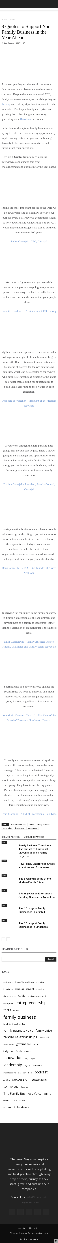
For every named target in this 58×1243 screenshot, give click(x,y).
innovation (7, 828)
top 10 (47, 1093)
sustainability (39, 1079)
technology (10, 1086)
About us (22, 1228)
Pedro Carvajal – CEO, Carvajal (29, 241)
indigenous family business (17, 1051)
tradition (7, 1101)
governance (23, 1044)
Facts (4, 842)
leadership (19, 828)
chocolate (40, 989)
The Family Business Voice (22, 1093)
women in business (16, 1107)
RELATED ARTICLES (11, 837)
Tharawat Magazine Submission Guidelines (29, 1233)
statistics (6, 1080)
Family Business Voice (18, 1030)
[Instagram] (20, 1212)
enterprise (8, 1003)
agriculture (8, 982)
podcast (41, 1072)
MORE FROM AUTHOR (34, 837)
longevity (37, 1065)
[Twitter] (37, 1212)
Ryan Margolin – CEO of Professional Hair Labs (29, 813)
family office (44, 1030)
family (16, 1010)
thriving (6, 104)
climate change (9, 996)
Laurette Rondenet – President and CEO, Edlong (29, 311)
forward (44, 1037)
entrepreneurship (18, 824)
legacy (27, 1065)
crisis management (37, 996)
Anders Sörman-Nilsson (24, 982)
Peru (30, 1073)
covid (22, 995)
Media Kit (33, 1228)
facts (32, 824)
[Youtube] (46, 1212)
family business (43, 824)
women (22, 1101)
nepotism (22, 1073)
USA (15, 1100)
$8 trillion (25, 119)
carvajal (30, 988)
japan (33, 1058)
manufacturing (9, 1073)
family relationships (20, 1037)
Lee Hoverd (9, 43)
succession (32, 828)
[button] (53, 4)
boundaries (8, 989)
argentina (40, 982)
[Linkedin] (29, 1212)
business (19, 988)
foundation (8, 1044)
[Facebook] (12, 1212)
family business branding (14, 1024)
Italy (26, 1058)
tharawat (24, 1087)
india (35, 1044)
